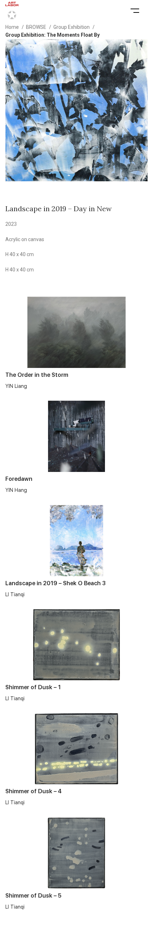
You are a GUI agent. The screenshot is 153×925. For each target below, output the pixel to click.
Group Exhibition (72, 27)
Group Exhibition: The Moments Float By (52, 35)
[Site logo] (12, 10)
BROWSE (36, 27)
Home (12, 27)
